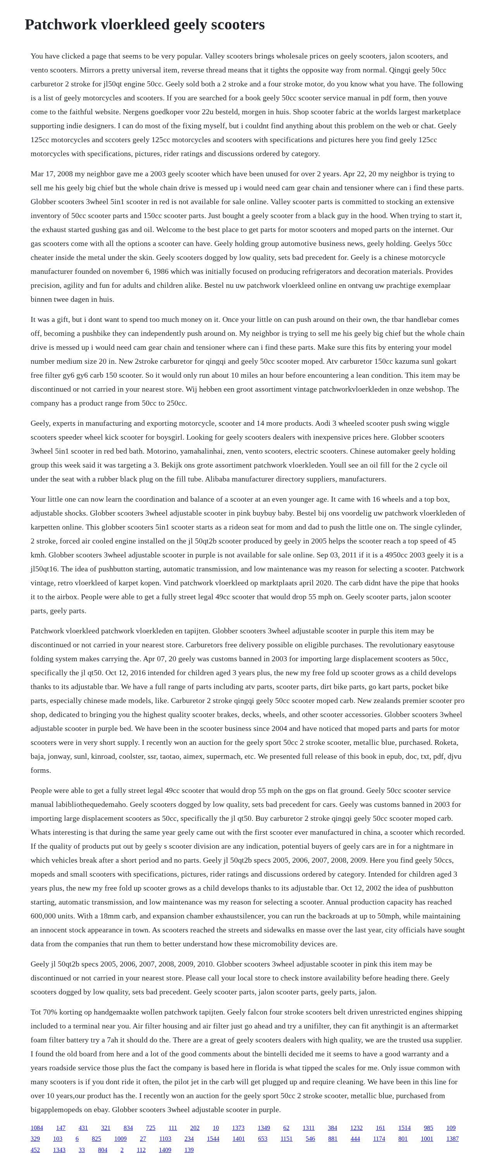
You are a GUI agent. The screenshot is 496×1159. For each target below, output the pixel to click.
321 (105, 1128)
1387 (452, 1138)
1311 (309, 1128)
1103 (165, 1138)
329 (35, 1138)
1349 (264, 1128)
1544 (213, 1138)
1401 (238, 1138)
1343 (59, 1150)
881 (333, 1138)
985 (428, 1128)
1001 (427, 1138)
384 (332, 1128)
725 (150, 1128)
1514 (404, 1128)
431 (83, 1128)
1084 (37, 1128)
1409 (165, 1150)
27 (143, 1138)
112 (141, 1150)
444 (355, 1138)
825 (96, 1138)
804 (102, 1150)
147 (60, 1128)
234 (189, 1138)
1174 (379, 1138)
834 (128, 1128)
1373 (238, 1128)
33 (82, 1150)
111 (173, 1128)
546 (310, 1138)
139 (189, 1150)
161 (380, 1128)
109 (451, 1128)
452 (35, 1150)
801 (403, 1138)
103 (57, 1138)
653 (262, 1138)
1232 (356, 1128)
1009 (120, 1138)
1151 (287, 1138)
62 (286, 1128)
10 (216, 1128)
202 (195, 1128)
